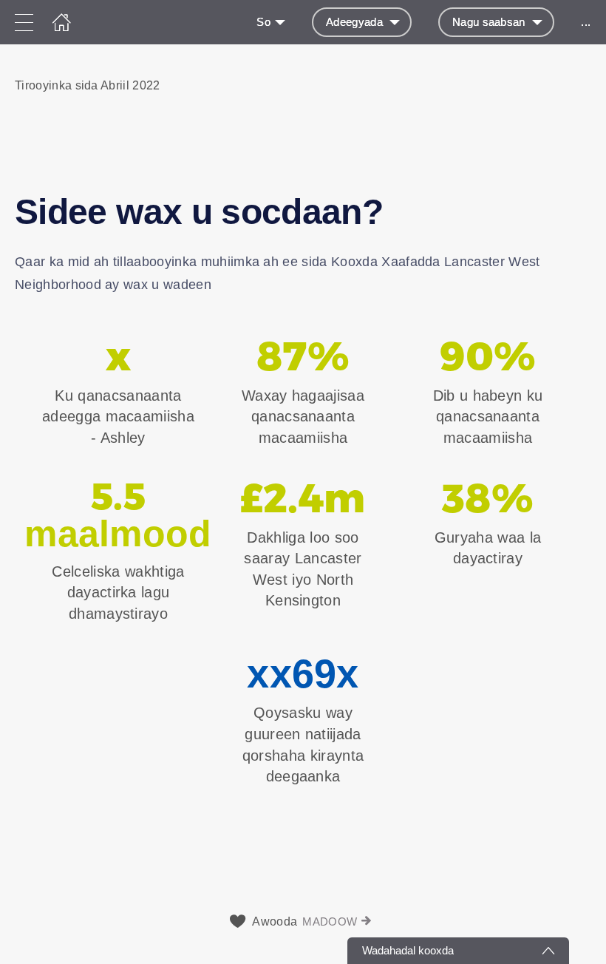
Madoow (329, 921)
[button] (303, 100)
